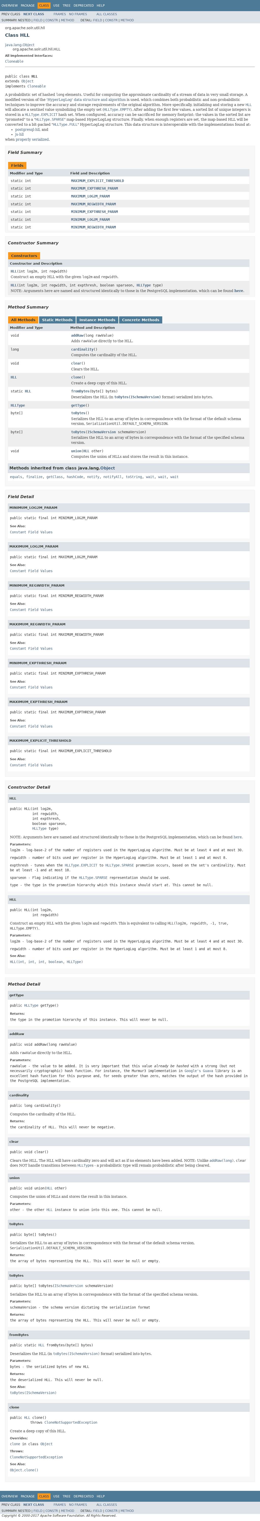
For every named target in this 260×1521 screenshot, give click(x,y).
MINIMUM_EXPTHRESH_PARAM (94, 212)
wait (150, 477)
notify (93, 477)
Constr (51, 20)
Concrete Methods (140, 320)
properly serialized (32, 139)
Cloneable (14, 61)
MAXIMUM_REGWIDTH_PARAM (93, 204)
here (238, 291)
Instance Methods (97, 320)
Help (101, 5)
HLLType (144, 285)
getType (78, 405)
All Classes (106, 14)
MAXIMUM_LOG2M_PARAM (90, 196)
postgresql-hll (27, 130)
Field (38, 20)
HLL (14, 271)
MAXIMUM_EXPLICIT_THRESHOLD (97, 181)
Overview (10, 5)
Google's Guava (199, 1071)
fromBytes (80, 391)
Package (28, 5)
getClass (54, 477)
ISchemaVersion (101, 432)
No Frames (78, 14)
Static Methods (57, 320)
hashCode (75, 477)
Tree (67, 5)
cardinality (82, 349)
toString (134, 477)
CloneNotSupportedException (70, 1422)
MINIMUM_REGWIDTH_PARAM (93, 227)
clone (76, 377)
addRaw (77, 335)
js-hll (19, 134)
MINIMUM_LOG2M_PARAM (90, 220)
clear (76, 363)
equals (16, 477)
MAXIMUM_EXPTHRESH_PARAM (94, 188)
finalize (34, 477)
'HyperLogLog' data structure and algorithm (86, 100)
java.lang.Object (19, 45)
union (76, 451)
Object (27, 81)
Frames (60, 14)
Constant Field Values (31, 532)
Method (67, 20)
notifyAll (112, 477)
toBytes (78, 413)
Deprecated (84, 5)
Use (56, 5)
